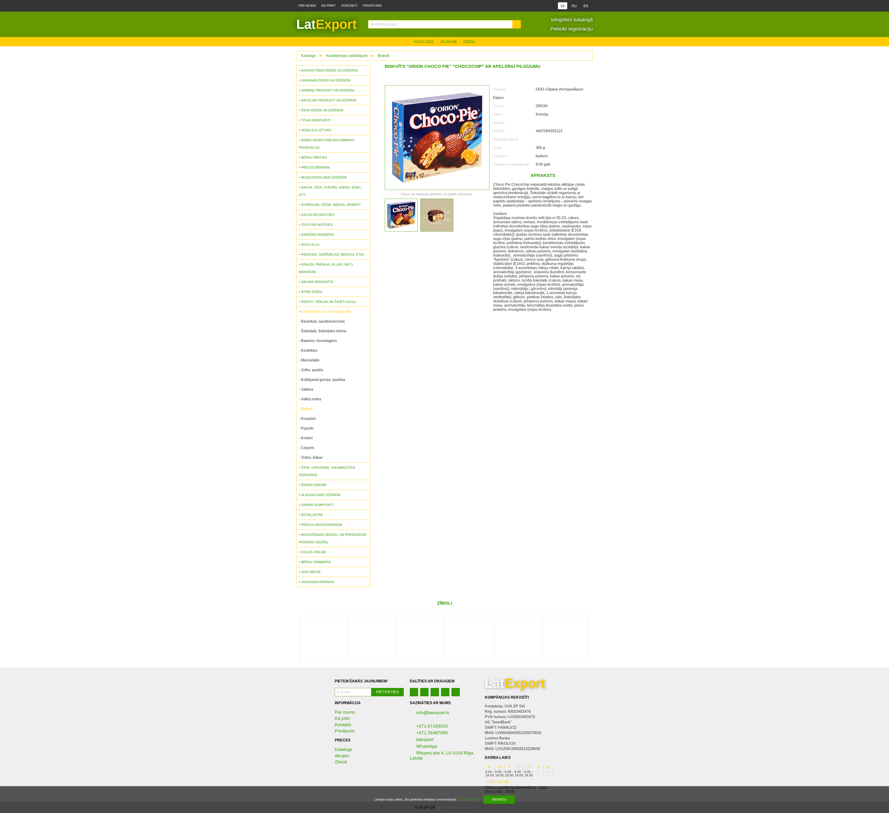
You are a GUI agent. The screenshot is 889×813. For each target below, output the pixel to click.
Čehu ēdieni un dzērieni (322, 110)
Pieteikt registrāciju (571, 29)
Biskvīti (384, 56)
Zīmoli (469, 42)
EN (585, 6)
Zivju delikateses (317, 224)
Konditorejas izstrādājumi (347, 56)
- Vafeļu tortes (310, 399)
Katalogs (424, 42)
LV (563, 6)
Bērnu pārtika (314, 157)
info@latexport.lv (432, 712)
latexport (424, 739)
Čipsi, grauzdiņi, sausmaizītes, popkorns (327, 471)
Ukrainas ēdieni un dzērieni (326, 80)
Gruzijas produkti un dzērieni (328, 100)
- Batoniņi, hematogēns (318, 341)
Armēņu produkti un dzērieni (327, 90)
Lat (326, 24)
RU (574, 6)
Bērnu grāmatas (316, 562)
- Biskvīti (306, 409)
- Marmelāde (309, 360)
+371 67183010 (432, 726)
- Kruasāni (307, 419)
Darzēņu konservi (317, 234)
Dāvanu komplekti (317, 505)
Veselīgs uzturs (316, 130)
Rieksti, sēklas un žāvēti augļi (328, 302)
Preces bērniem (315, 167)
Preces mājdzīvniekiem (321, 525)
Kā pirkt (328, 5)
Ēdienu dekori (313, 485)
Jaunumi (448, 42)
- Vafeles (306, 389)
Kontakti (349, 5)
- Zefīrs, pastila (311, 370)
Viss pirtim (310, 572)
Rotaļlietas (312, 515)
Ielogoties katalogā (571, 19)
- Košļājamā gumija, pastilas (322, 380)
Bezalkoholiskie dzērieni (324, 177)
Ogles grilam (313, 552)
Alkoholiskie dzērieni (321, 495)
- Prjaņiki (306, 428)
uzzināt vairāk (468, 799)
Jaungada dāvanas (317, 582)
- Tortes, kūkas (310, 457)
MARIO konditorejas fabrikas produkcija (326, 143)
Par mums (307, 5)
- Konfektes (308, 350)
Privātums (372, 5)
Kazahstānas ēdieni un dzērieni (329, 70)
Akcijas (342, 755)
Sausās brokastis (317, 282)
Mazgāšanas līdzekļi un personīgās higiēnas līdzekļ (332, 538)
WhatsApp (426, 746)
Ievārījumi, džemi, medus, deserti (330, 205)
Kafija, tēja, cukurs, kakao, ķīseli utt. (330, 191)
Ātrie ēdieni (311, 292)
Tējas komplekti (316, 120)
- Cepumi (306, 448)
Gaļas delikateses (317, 215)
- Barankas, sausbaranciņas (322, 321)
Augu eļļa (310, 244)
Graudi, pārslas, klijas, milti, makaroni (326, 268)
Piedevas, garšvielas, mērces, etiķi (332, 254)
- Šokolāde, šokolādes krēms (322, 331)
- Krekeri (306, 438)
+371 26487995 (432, 732)
